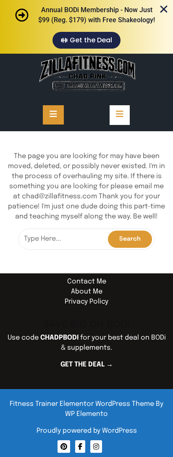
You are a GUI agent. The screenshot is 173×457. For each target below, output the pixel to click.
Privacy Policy (86, 301)
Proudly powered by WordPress (87, 430)
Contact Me (86, 281)
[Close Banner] (164, 9)
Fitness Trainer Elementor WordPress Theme (83, 404)
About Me (86, 291)
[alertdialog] (86, 27)
